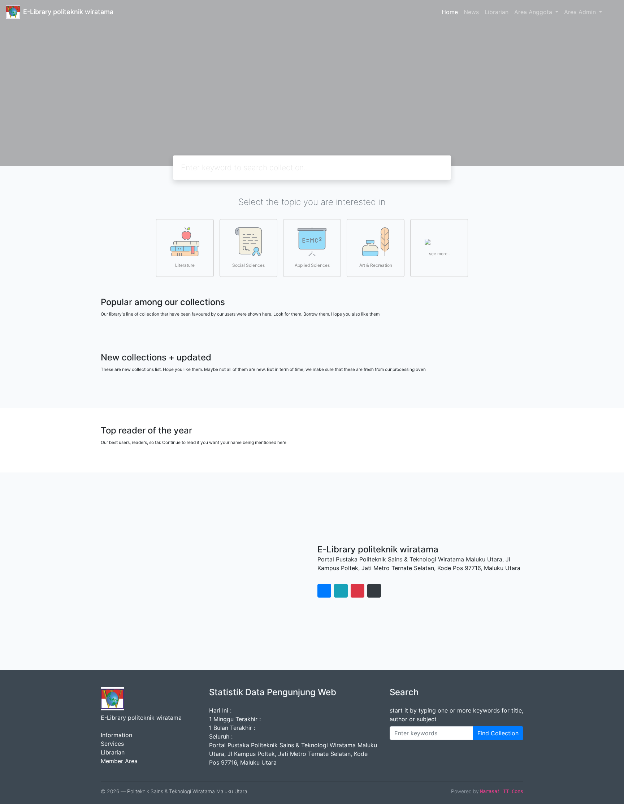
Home (450, 12)
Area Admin (581, 12)
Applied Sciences (312, 265)
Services (112, 743)
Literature (185, 265)
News (471, 12)
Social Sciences (248, 265)
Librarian (496, 12)
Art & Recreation (375, 265)
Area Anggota (534, 12)
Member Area (119, 761)
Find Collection (498, 733)
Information (116, 735)
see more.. (439, 253)
